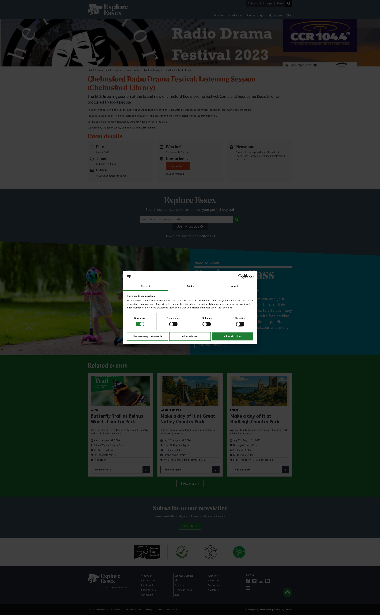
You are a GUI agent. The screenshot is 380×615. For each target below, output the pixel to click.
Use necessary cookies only (147, 336)
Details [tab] (190, 286)
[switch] (173, 324)
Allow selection (190, 336)
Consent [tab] (145, 286)
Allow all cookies (233, 336)
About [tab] (234, 286)
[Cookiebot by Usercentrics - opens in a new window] (241, 276)
